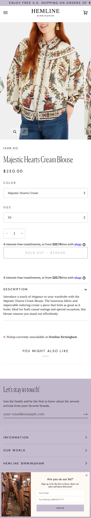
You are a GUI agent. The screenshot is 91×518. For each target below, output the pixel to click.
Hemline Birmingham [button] (23, 463)
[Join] (82, 414)
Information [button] (16, 437)
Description (15, 289)
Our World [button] (14, 450)
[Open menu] (9, 13)
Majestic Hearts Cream (23, 193)
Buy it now (45, 267)
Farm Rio (10, 148)
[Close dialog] (86, 475)
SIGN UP (60, 508)
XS (9, 217)
